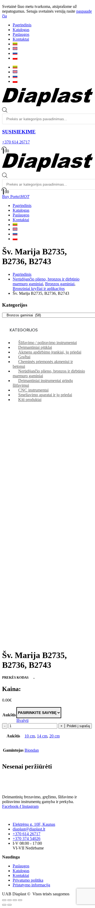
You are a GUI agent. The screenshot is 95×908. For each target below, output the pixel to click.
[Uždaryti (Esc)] (20, 900)
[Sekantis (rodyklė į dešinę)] (9, 905)
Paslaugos (21, 34)
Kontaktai (21, 39)
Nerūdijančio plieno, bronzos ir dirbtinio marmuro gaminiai (49, 373)
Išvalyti (22, 720)
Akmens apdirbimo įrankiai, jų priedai (49, 352)
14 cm (42, 736)
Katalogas (21, 29)
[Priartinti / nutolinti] (4, 900)
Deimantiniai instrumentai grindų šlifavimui (43, 383)
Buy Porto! (15, 196)
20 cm (54, 736)
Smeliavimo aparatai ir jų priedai (45, 395)
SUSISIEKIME (19, 131)
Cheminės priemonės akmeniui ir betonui (43, 364)
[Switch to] (15, 44)
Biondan (32, 750)
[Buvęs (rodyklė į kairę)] (4, 905)
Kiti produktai (29, 399)
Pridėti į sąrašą (78, 726)
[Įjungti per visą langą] (9, 900)
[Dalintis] (15, 900)
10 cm (30, 736)
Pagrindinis (22, 25)
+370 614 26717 (16, 142)
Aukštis (9, 715)
